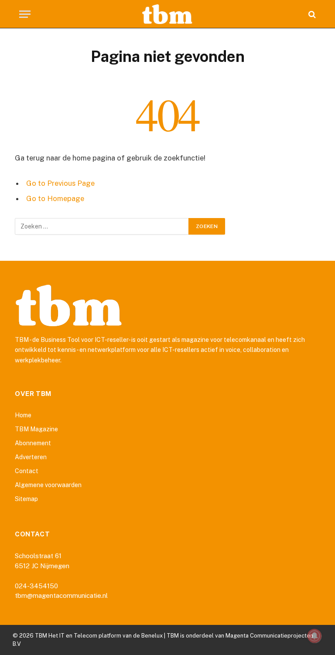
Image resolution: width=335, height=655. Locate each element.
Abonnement (33, 443)
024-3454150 (36, 586)
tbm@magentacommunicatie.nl (61, 595)
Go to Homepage (55, 198)
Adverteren (31, 457)
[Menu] (25, 14)
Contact (26, 470)
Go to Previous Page (60, 183)
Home (23, 415)
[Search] (311, 14)
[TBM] (167, 14)
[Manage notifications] (314, 636)
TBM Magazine (36, 429)
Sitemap (26, 498)
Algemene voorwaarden (48, 484)
